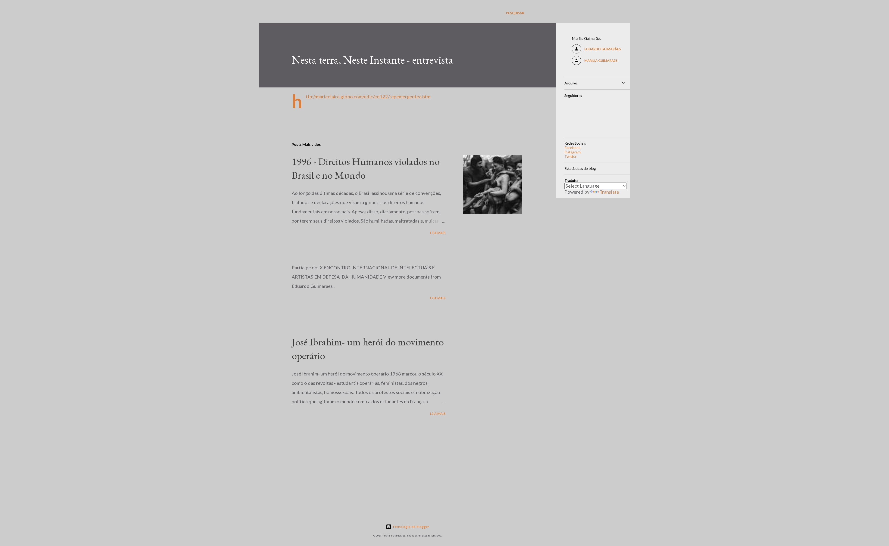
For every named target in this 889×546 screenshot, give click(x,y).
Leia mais (437, 233)
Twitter (570, 156)
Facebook (572, 147)
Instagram (572, 152)
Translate (609, 192)
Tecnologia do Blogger (410, 526)
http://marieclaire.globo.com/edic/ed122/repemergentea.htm (368, 96)
